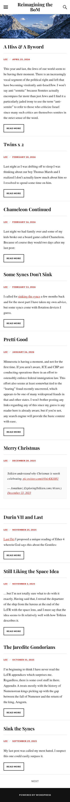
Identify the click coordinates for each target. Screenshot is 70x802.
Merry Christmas (22, 448)
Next (35, 781)
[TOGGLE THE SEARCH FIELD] (64, 7)
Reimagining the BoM (35, 6)
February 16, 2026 (24, 222)
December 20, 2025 (24, 460)
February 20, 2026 (24, 157)
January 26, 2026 (23, 352)
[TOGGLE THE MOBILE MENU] (6, 7)
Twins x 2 (14, 144)
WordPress (43, 795)
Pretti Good (16, 339)
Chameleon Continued (27, 209)
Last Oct (9, 539)
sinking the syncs (29, 296)
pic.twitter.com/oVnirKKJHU (41, 478)
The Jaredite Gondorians (29, 647)
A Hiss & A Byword (24, 46)
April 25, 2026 (21, 59)
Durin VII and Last (23, 517)
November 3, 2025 (23, 583)
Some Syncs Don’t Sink (28, 274)
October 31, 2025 (23, 659)
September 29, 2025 (24, 741)
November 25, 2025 (24, 529)
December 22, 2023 (19, 493)
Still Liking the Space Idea (31, 571)
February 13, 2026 (24, 287)
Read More (14, 128)
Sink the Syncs (19, 728)
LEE (6, 59)
